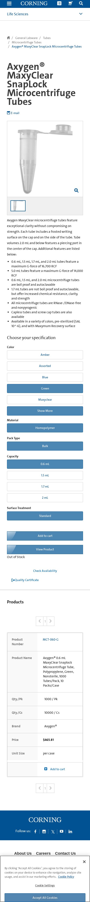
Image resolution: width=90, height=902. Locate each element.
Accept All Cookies (45, 898)
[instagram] (44, 831)
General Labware (26, 38)
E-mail (15, 113)
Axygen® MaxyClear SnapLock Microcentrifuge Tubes (47, 46)
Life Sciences (17, 14)
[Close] (84, 862)
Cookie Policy (66, 877)
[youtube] (61, 831)
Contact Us (65, 853)
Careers (43, 853)
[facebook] (35, 831)
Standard (45, 516)
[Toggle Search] (81, 4)
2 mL (45, 498)
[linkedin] (70, 831)
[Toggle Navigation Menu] (9, 4)
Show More (45, 411)
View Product (45, 549)
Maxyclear (45, 400)
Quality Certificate (27, 580)
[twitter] (53, 831)
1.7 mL (45, 486)
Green (45, 388)
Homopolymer (45, 428)
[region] (45, 879)
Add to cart (45, 536)
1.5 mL (45, 475)
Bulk (45, 446)
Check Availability (45, 571)
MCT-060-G (51, 639)
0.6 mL (45, 464)
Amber (45, 355)
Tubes (47, 38)
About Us (23, 853)
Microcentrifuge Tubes (27, 42)
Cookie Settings (45, 885)
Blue (45, 377)
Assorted (45, 366)
